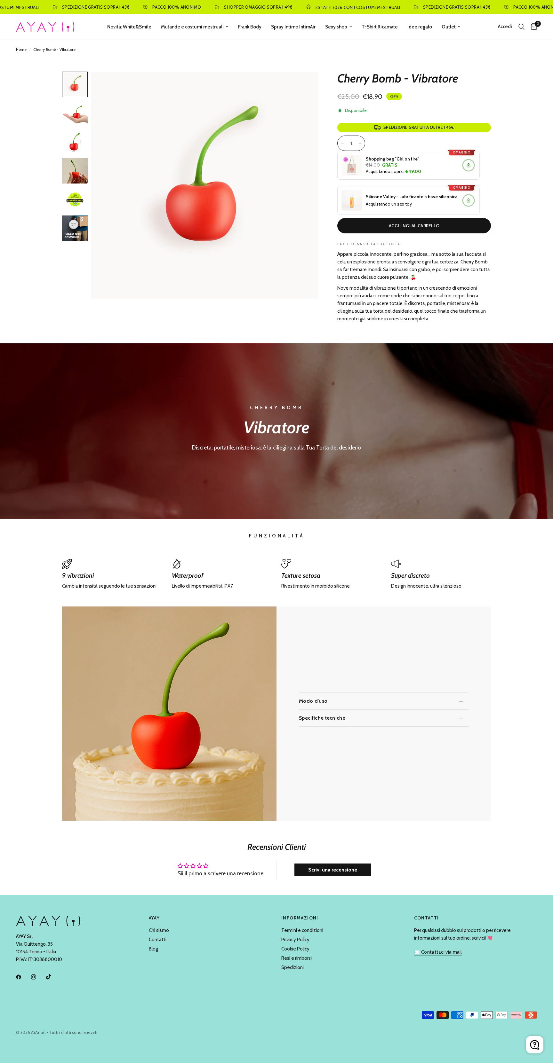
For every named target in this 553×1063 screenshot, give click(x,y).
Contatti (157, 939)
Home (21, 49)
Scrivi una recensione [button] (332, 870)
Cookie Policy (295, 949)
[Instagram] (38, 977)
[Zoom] (305, 85)
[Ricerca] (521, 27)
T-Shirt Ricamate (380, 27)
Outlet (449, 27)
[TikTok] (53, 977)
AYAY (154, 918)
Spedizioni (292, 967)
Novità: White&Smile (129, 27)
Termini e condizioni (302, 930)
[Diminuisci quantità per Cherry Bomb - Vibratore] (342, 143)
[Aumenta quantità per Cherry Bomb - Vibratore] (360, 143)
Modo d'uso (313, 701)
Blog (153, 949)
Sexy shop (336, 27)
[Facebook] (23, 977)
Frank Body (249, 27)
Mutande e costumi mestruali (192, 27)
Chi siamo (159, 930)
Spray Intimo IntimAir (293, 27)
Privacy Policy (295, 939)
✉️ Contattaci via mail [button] (438, 952)
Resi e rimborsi (296, 958)
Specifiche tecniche (322, 718)
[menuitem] (129, 27)
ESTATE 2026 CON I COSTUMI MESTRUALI (324, 7)
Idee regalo (419, 27)
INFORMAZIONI (299, 918)
